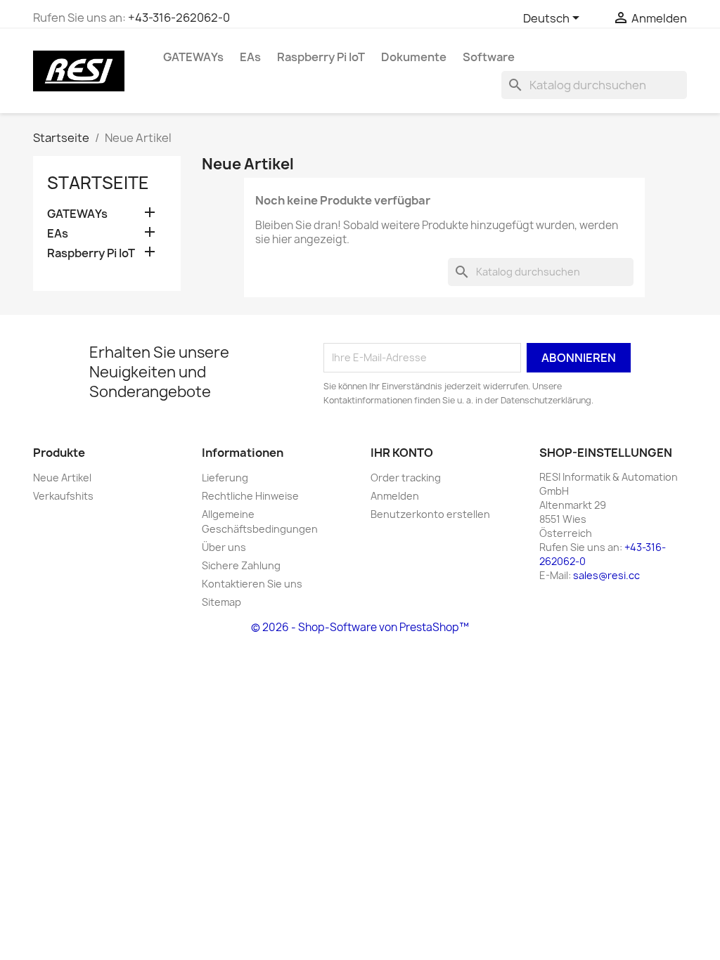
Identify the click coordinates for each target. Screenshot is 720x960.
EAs (250, 57)
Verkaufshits (63, 495)
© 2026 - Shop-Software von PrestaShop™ (360, 627)
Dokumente (413, 57)
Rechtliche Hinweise (250, 495)
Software (489, 57)
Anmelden (395, 495)
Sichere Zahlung (241, 565)
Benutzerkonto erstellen (430, 514)
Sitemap (221, 602)
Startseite (98, 183)
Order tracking (406, 477)
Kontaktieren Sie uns (252, 583)
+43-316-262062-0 (179, 17)
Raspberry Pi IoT (321, 57)
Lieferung (225, 477)
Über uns (224, 547)
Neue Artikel (62, 477)
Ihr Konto (402, 452)
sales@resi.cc (606, 575)
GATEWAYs (193, 57)
